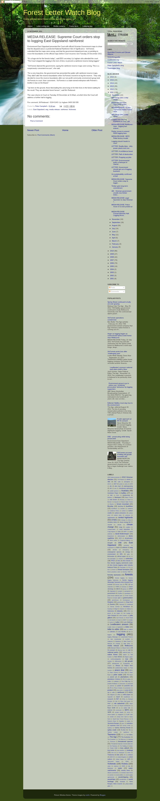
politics (109, 681)
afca (126, 484)
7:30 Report (120, 479)
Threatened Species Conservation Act (122, 743)
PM (124, 679)
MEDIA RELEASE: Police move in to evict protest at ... (122, 206)
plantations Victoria (114, 679)
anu (115, 488)
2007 (112, 260)
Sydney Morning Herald (122, 728)
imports (122, 609)
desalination (129, 538)
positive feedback (112, 683)
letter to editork (128, 629)
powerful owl (128, 686)
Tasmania (112, 734)
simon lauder (111, 714)
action (121, 484)
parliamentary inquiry (121, 668)
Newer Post (33, 130)
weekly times (125, 770)
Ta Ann (123, 730)
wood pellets (119, 775)
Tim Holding (123, 746)
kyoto (111, 622)
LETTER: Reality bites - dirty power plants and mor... (122, 147)
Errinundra (111, 556)
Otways (117, 665)
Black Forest (129, 497)
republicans (127, 697)
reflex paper (127, 694)
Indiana (129, 609)
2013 (112, 86)
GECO (118, 589)
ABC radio (117, 481)
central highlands (125, 517)
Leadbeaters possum (119, 624)
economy (126, 545)
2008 (112, 257)
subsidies (130, 723)
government (111, 593)
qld (108, 692)
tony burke (111, 750)
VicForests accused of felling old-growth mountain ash (124, 454)
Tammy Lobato (113, 732)
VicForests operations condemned (116, 319)
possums (122, 683)
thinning (130, 739)
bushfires (129, 506)
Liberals (112, 631)
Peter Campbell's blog (116, 65)
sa (119, 708)
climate (119, 524)
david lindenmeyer (122, 534)
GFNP (131, 589)
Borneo (110, 502)
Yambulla (122, 781)
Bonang (122, 499)
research (110, 699)
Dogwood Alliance (125, 540)
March (114, 241)
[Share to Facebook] (71, 106)
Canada (122, 508)
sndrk (88, 795)
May (114, 235)
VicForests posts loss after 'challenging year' (117, 352)
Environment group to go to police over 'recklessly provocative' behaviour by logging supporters (120, 386)
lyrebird (127, 639)
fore (109, 569)
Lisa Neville (122, 631)
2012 (112, 89)
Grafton (120, 593)
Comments (114, 291)
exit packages (112, 558)
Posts (112, 287)
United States (120, 759)
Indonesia (111, 611)
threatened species (125, 741)
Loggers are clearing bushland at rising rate (121, 120)
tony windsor (120, 750)
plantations (125, 677)
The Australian (125, 737)
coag (120, 527)
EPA (121, 554)
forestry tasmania (114, 575)
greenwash (120, 602)
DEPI (120, 538)
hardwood (130, 604)
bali (132, 493)
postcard (130, 683)
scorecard (118, 710)
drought (110, 543)
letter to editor (113, 629)
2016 (112, 77)
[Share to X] (69, 106)
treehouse (121, 752)
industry (120, 611)
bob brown (113, 499)
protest (110, 690)
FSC (126, 584)
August (115, 225)
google (120, 591)
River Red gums (125, 701)
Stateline (121, 721)
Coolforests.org (113, 60)
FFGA (113, 561)
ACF (115, 484)
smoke (112, 716)
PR (111, 688)
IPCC (128, 611)
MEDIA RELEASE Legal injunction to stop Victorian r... (122, 200)
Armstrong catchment (126, 488)
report (118, 697)
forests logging (120, 578)
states (128, 721)
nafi (129, 650)
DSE (120, 543)
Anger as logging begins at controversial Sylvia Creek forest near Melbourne (119, 335)
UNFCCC (112, 757)
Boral (128, 499)
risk (116, 701)
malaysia (110, 641)
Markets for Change (114, 643)
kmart (119, 620)
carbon (124, 510)
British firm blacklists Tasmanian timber (119, 103)
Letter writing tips (43, 26)
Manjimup (118, 641)
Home (30, 26)
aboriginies (127, 481)
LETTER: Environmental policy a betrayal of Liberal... (120, 162)
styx (123, 723)
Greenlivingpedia (114, 57)
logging (121, 634)
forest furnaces (123, 569)
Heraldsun (126, 606)
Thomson (112, 741)
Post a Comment (36, 121)
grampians (128, 593)
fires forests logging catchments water (120, 563)
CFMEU (114, 520)
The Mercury (122, 739)
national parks (113, 652)
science (110, 710)
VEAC (127, 761)
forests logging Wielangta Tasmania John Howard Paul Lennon (120, 582)
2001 (112, 278)
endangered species (114, 552)
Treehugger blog (114, 68)
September (116, 222)
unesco (130, 755)
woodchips (111, 779)
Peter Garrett (114, 672)
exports (121, 558)
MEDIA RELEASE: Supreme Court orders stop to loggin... (122, 181)
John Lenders (123, 615)
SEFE (127, 710)
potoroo (112, 685)
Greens (110, 602)
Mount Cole (125, 648)
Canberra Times (114, 510)
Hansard (121, 604)
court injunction (124, 529)
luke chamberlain (116, 639)
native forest (112, 654)
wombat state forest (127, 772)
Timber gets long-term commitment (120, 187)
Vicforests (72, 109)
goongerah (128, 591)
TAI (129, 730)
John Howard (112, 615)
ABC (109, 482)
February (115, 244)
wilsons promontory (113, 772)
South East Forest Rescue (121, 719)
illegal (115, 609)
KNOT (125, 620)
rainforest (64, 109)
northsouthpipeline (116, 659)
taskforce (126, 732)
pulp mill (128, 690)
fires (119, 561)
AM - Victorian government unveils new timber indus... (121, 193)
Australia (125, 491)
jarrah (109, 613)
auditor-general (114, 491)
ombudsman (115, 663)
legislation (120, 627)
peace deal (119, 670)
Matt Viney (127, 643)
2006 (112, 263)
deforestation (121, 536)
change (123, 520)
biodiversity (126, 495)
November (116, 219)
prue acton (120, 690)
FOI (129, 567)
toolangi (130, 750)
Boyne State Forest (127, 502)
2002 (112, 275)
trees (128, 752)
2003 (112, 272)
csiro (119, 531)
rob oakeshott (119, 703)
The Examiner (112, 739)
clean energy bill (125, 522)
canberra (130, 508)
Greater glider (117, 598)
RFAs (123, 699)
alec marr (118, 486)
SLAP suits (129, 714)
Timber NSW (113, 748)
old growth (129, 661)
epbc (128, 554)
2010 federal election (113, 477)
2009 (112, 254)
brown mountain (123, 504)
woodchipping (123, 777)
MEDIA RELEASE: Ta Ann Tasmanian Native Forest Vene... (122, 109)
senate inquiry (119, 712)
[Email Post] (60, 106)
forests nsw (118, 584)
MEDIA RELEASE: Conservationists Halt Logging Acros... (120, 213)
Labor (117, 622)
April (114, 238)
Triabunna (111, 755)
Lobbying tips (87, 26)
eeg (46, 109)
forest (113, 569)
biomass (118, 497)
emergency (126, 549)
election (115, 549)
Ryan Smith (111, 708)
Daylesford (111, 536)
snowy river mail (122, 716)
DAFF (125, 531)
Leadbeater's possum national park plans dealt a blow (121, 368)
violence (116, 766)
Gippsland (112, 591)
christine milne (112, 522)
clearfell (110, 524)
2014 (112, 83)
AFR (131, 484)
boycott (116, 502)
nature (125, 654)
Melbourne (129, 646)
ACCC (109, 484)
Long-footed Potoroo (127, 637)
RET (117, 699)
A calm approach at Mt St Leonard (124, 420)
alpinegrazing (128, 486)
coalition (128, 527)
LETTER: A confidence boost (122, 151)
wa (129, 766)
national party (126, 652)
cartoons (127, 515)
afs (111, 486)
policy (129, 679)
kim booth (112, 620)
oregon (110, 665)
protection (128, 688)
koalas (131, 620)
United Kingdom (121, 757)
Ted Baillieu (129, 734)
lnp (129, 631)
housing (110, 609)
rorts (115, 705)
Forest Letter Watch (115, 63)
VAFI (128, 759)
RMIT (109, 703)
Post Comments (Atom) (46, 135)
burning (120, 506)
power (119, 686)
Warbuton (110, 768)
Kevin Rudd (129, 617)
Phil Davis (130, 674)
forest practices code (114, 572)
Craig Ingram (111, 531)
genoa (124, 589)
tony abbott (124, 748)
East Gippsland (39, 109)
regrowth (110, 697)
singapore (120, 714)
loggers (110, 634)
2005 (112, 266)
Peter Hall (124, 672)
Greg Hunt (129, 602)
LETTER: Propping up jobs (121, 157)
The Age (113, 737)
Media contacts (59, 26)
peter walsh (117, 675)
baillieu (123, 493)
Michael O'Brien (115, 648)
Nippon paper (129, 657)
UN (124, 754)
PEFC (131, 670)
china (129, 520)
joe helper (117, 613)
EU (129, 556)
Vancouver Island (113, 761)
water (120, 768)
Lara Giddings (128, 622)
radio (113, 692)
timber (131, 746)
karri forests (119, 617)
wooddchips (122, 779)
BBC (111, 495)
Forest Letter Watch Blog (62, 12)
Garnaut (124, 586)
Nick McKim (118, 657)
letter (127, 627)
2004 (112, 269)
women (112, 775)
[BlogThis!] (67, 106)
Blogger (102, 795)
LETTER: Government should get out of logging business (122, 169)
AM (111, 488)
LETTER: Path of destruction (122, 154)
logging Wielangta (113, 637)
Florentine (123, 567)
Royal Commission (125, 705)
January (115, 247)
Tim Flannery (113, 746)
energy (127, 552)
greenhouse (115, 600)
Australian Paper (113, 493)
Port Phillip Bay (126, 681)
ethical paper (121, 556)
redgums (112, 694)
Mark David (127, 641)
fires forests (126, 561)
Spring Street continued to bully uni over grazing (119, 303)
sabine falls (126, 708)
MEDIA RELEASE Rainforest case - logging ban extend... (122, 126)
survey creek (126, 725)
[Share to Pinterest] (74, 106)
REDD (131, 692)
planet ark (113, 677)
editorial (124, 547)
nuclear (110, 661)
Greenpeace (126, 600)
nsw (126, 659)
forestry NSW (127, 572)
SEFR (109, 712)
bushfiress (114, 508)
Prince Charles (118, 688)
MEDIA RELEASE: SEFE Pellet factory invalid (121, 137)
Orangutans (126, 663)
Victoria (124, 764)
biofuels (110, 497)
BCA (117, 495)
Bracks (112, 504)
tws (118, 755)
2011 (112, 92)
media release (54, 109)
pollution (116, 681)
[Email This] (65, 106)
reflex (118, 694)
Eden (118, 547)
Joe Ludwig (126, 613)
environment (111, 554)
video (109, 766)
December (116, 95)
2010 (112, 251)
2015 (112, 80)
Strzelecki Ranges (113, 723)
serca (128, 712)
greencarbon (128, 598)
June (114, 232)
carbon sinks (118, 515)
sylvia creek (112, 730)
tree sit (113, 752)
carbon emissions (120, 513)
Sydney (110, 727)
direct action (113, 540)
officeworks (118, 661)
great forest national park (115, 595)
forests (129, 574)
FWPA (117, 586)
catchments (111, 517)
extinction (129, 558)
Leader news (111, 627)
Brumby (110, 506)
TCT (122, 734)
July (113, 228)
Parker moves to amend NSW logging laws (120, 132)
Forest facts (73, 26)
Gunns (112, 604)
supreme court (114, 725)
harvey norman (115, 606)
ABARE (129, 479)
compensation (111, 529)
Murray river (121, 650)
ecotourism (111, 547)
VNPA (123, 766)
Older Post (97, 130)
